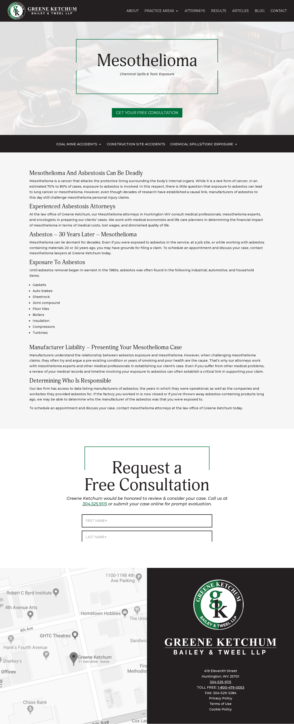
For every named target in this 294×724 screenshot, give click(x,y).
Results (218, 11)
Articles (240, 11)
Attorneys (195, 11)
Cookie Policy (220, 709)
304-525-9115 (220, 682)
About (133, 11)
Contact (279, 11)
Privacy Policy (220, 698)
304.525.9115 (94, 504)
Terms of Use (220, 704)
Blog (260, 11)
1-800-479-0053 (231, 687)
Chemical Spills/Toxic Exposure (201, 144)
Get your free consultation (147, 113)
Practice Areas (159, 11)
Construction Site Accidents (136, 144)
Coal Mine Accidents (76, 144)
